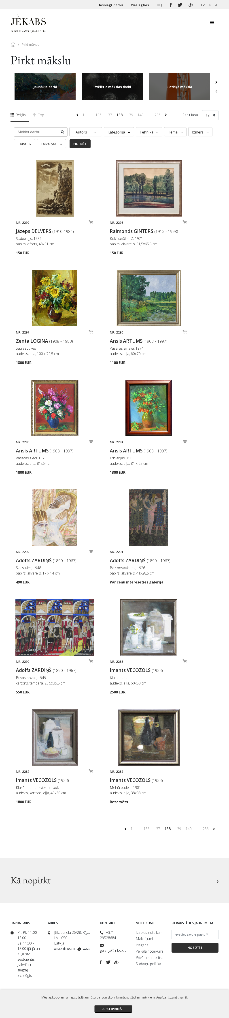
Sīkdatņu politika (148, 963)
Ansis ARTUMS (138, 341)
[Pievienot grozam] (91, 223)
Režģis (20, 114)
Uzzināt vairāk (178, 997)
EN (210, 5)
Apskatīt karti (64, 949)
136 (98, 114)
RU (216, 5)
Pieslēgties (140, 5)
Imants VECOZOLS (136, 670)
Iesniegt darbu (111, 5)
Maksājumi (144, 938)
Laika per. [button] (49, 144)
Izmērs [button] (198, 132)
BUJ (160, 5)
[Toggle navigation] (212, 23)
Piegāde (142, 945)
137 (109, 114)
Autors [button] (82, 132)
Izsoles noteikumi (149, 932)
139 (130, 114)
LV (203, 5)
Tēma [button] (173, 132)
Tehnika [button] (147, 132)
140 (141, 114)
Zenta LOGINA (44, 341)
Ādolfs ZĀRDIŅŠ (46, 560)
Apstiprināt (113, 1009)
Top (40, 114)
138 (120, 114)
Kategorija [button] (117, 132)
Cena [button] (22, 144)
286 (158, 114)
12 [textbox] (208, 115)
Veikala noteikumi (149, 951)
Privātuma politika (149, 957)
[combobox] (210, 116)
